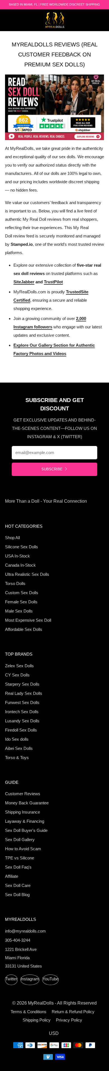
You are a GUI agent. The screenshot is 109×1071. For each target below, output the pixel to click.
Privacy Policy (69, 1020)
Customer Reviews (22, 793)
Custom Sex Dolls (21, 592)
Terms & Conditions (28, 1011)
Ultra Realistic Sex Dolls (27, 574)
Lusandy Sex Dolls (22, 720)
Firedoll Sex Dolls (21, 730)
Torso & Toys (17, 757)
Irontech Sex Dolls (22, 711)
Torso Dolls (15, 583)
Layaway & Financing (24, 821)
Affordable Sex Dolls (23, 629)
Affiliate (11, 876)
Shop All (12, 537)
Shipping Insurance (22, 812)
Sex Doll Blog (17, 894)
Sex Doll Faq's (18, 867)
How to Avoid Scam (23, 848)
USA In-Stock (17, 556)
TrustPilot (53, 281)
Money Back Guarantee (27, 802)
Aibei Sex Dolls (19, 748)
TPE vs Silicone (19, 858)
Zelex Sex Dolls (19, 665)
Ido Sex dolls (17, 739)
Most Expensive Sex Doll (28, 620)
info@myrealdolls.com (25, 931)
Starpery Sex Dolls (22, 684)
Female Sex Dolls (21, 601)
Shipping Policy (37, 1020)
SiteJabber (23, 281)
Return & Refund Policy (73, 1011)
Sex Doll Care (17, 885)
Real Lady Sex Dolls (23, 693)
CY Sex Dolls (17, 675)
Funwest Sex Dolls (22, 702)
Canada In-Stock (20, 565)
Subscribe (52, 469)
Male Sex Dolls (19, 611)
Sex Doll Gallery (20, 839)
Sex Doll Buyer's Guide (26, 830)
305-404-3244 (17, 940)
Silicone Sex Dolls (21, 546)
